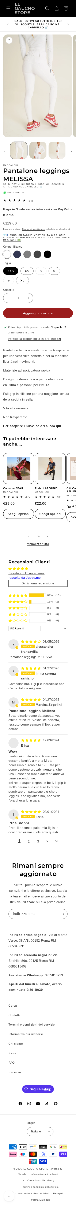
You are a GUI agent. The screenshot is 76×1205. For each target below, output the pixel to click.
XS (27, 271)
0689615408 (17, 966)
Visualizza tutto (38, 543)
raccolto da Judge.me (24, 577)
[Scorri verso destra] (71, 151)
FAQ (11, 1062)
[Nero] (47, 254)
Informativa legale (40, 1199)
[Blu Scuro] (17, 254)
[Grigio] (27, 254)
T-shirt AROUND (46, 488)
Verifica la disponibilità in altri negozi (34, 338)
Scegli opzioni (19, 514)
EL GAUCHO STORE (35, 1169)
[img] (31, 641)
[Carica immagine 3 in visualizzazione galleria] (57, 150)
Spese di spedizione (33, 229)
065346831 (16, 946)
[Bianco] (7, 254)
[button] (8, 8)
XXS (11, 271)
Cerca (12, 1005)
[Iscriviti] (62, 914)
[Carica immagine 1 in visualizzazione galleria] (18, 150)
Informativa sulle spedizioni (33, 1193)
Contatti (14, 1015)
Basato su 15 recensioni (26, 573)
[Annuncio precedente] (7, 24)
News (12, 1053)
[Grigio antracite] (37, 254)
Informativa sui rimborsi (25, 1034)
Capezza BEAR (13, 488)
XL (22, 280)
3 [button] (38, 841)
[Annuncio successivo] (68, 24)
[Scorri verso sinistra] (4, 151)
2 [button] (29, 841)
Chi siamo (15, 1043)
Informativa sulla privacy (40, 1180)
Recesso (14, 1072)
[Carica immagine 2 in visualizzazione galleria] (37, 150)
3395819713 (54, 975)
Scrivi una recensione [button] (38, 583)
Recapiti (58, 1193)
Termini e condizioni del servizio (31, 1024)
